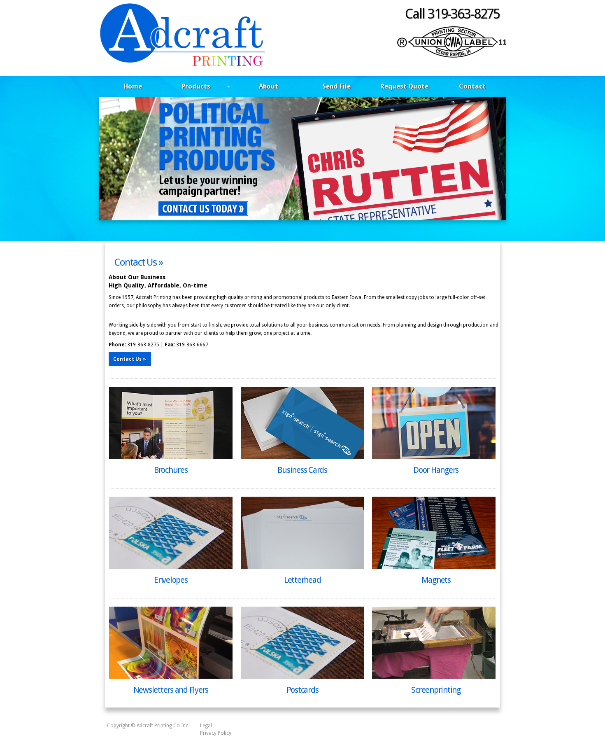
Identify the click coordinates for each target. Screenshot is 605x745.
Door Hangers (435, 470)
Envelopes (171, 580)
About (268, 86)
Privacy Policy (215, 733)
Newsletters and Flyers (171, 690)
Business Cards (302, 470)
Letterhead (302, 580)
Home (132, 86)
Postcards (302, 690)
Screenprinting (436, 690)
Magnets (436, 580)
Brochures (171, 470)
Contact (472, 86)
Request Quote (404, 86)
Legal (206, 726)
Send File (336, 86)
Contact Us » (138, 262)
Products (188, 87)
